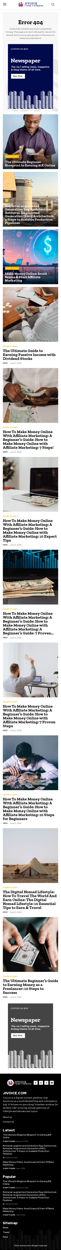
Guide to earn (12, 156)
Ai (7, 200)
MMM (5, 363)
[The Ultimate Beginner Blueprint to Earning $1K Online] (30, 141)
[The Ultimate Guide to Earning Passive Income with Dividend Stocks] (30, 314)
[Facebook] (36, 1083)
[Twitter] (46, 1083)
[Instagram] (41, 1083)
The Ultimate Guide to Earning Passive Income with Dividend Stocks (29, 354)
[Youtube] (52, 1083)
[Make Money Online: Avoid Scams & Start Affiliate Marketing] (30, 256)
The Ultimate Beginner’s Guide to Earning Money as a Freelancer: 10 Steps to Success (30, 986)
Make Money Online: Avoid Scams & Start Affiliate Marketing (28, 1163)
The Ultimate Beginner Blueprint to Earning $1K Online (27, 1136)
